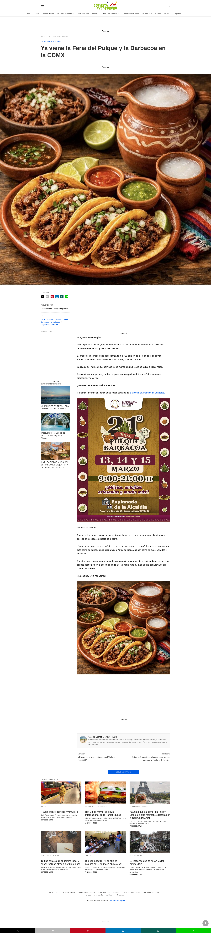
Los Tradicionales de (111, 14)
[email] (52, 930)
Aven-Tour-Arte (83, 14)
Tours (37, 14)
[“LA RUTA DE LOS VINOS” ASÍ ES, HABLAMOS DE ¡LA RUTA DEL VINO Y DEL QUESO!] (55, 451)
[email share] (47, 296)
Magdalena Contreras (49, 325)
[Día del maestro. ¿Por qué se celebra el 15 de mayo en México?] (105, 842)
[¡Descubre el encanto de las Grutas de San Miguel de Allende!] (55, 422)
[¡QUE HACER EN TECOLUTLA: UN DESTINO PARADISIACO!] (55, 395)
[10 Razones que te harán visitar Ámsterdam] (150, 842)
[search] (168, 5)
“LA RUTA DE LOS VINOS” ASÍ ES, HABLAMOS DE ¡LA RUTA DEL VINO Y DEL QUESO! (54, 464)
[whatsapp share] (61, 296)
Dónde (58, 319)
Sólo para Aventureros (65, 14)
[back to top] (205, 923)
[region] (105, 24)
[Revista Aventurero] (105, 5)
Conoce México (48, 14)
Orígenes (177, 14)
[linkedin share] (57, 296)
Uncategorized (136, 855)
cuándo (50, 319)
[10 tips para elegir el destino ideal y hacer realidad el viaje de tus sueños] (61, 842)
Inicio (29, 14)
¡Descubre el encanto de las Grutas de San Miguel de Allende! (53, 435)
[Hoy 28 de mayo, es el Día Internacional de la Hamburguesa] (105, 792)
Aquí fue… (96, 14)
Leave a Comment (123, 772)
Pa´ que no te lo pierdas (151, 14)
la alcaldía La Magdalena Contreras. (147, 393)
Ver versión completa (117, 900)
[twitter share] (42, 296)
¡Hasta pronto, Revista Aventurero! (60, 811)
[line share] (66, 296)
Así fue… (167, 14)
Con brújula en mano (131, 14)
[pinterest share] (52, 296)
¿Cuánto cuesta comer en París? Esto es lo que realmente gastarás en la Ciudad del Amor (150, 814)
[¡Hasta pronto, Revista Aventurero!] (61, 792)
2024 (43, 319)
